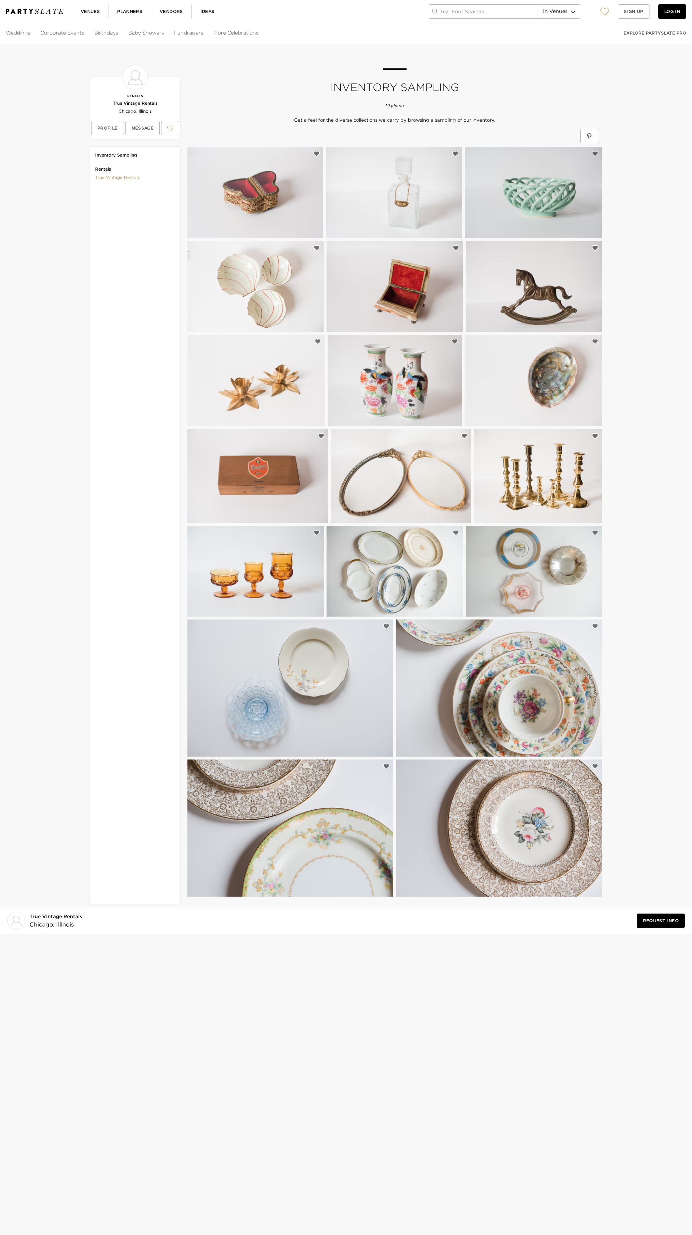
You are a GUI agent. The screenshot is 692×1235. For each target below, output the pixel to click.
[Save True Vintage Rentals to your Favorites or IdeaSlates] (170, 128)
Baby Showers (146, 33)
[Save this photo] (316, 153)
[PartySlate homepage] (34, 11)
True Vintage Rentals (135, 103)
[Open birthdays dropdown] (119, 33)
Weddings (18, 33)
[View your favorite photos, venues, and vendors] (604, 11)
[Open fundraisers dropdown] (204, 33)
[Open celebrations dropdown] (259, 33)
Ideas (207, 11)
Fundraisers (188, 33)
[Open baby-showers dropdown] (164, 33)
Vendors (171, 11)
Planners (129, 11)
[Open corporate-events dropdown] (85, 33)
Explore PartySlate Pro (655, 33)
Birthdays (106, 33)
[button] (604, 11)
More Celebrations (235, 33)
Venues (90, 11)
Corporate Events (62, 33)
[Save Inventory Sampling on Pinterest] (589, 136)
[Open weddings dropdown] (31, 33)
